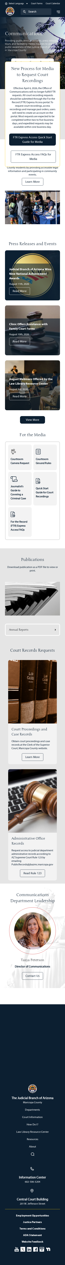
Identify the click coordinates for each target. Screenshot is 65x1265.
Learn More (32, 757)
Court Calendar (53, 3)
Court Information (32, 1117)
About (32, 1146)
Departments (32, 1109)
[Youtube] (16, 1249)
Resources (32, 1139)
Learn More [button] (32, 182)
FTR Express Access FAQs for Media (33, 157)
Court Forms (37, 3)
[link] (20, 457)
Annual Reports (18, 629)
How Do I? (32, 1124)
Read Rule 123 (33, 873)
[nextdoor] (48, 1249)
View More (32, 420)
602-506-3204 (32, 1181)
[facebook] (35, 1249)
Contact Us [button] (33, 976)
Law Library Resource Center (32, 1131)
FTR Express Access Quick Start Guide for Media (32, 139)
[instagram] (42, 1249)
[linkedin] (29, 1249)
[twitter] (22, 1249)
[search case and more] (24, 11)
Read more (19, 291)
